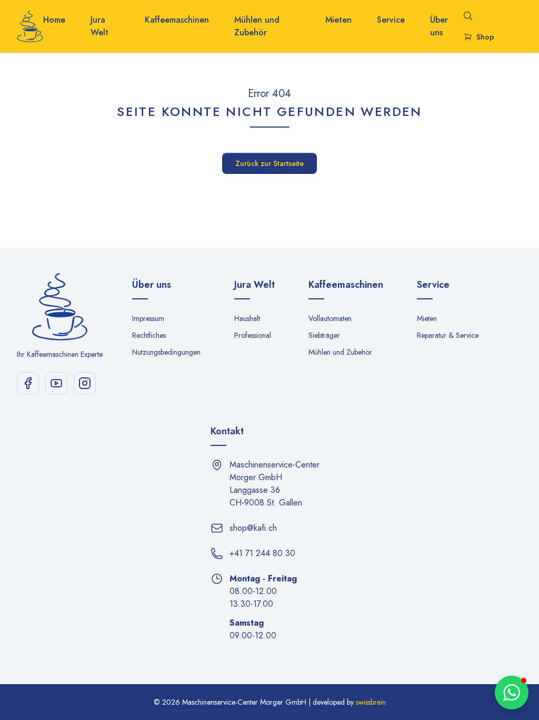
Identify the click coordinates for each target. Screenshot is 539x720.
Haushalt (247, 318)
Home (54, 20)
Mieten (338, 20)
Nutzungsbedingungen (166, 352)
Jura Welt (99, 26)
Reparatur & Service (447, 335)
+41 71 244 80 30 (262, 553)
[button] (511, 692)
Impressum (148, 318)
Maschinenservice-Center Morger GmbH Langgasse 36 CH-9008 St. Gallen (274, 484)
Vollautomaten (330, 318)
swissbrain (371, 702)
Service (391, 20)
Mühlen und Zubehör (257, 26)
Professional (252, 335)
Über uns (439, 26)
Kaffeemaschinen (177, 20)
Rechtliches (149, 335)
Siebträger (324, 335)
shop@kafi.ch (253, 528)
